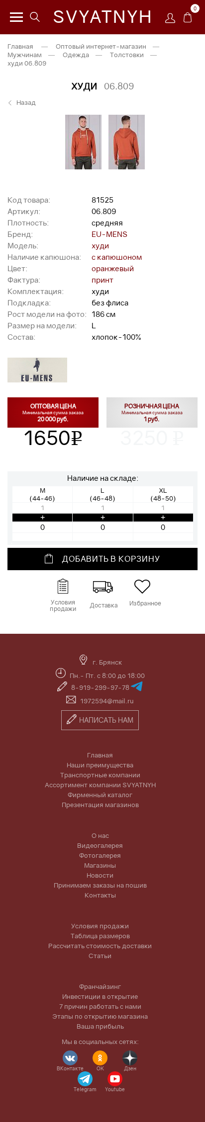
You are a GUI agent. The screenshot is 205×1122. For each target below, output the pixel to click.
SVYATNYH (103, 16)
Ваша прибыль (100, 1026)
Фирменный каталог (100, 795)
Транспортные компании (100, 775)
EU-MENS (109, 233)
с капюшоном (117, 256)
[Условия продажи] (63, 587)
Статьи (100, 956)
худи (100, 245)
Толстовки (127, 55)
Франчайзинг (100, 986)
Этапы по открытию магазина (100, 1016)
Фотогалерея (100, 855)
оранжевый (113, 268)
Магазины (100, 865)
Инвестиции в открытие (100, 996)
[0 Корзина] (188, 20)
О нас (100, 835)
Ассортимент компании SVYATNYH (100, 785)
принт (102, 279)
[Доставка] (102, 587)
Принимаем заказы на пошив (100, 885)
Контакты (100, 895)
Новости (100, 875)
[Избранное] (142, 587)
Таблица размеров (100, 936)
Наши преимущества (100, 765)
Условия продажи (100, 926)
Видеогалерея (100, 845)
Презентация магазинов (100, 805)
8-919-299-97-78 (101, 687)
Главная (20, 46)
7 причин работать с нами (100, 1006)
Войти (172, 21)
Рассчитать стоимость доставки (100, 946)
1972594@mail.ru (107, 701)
